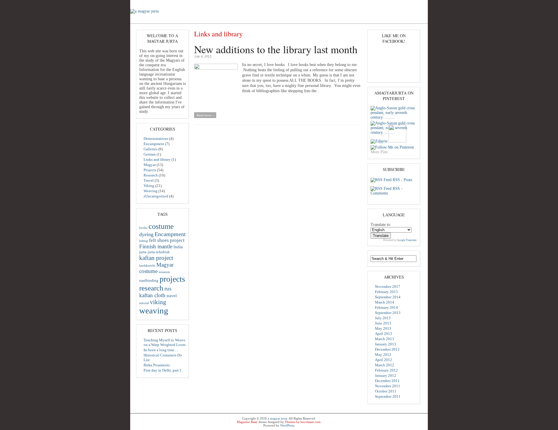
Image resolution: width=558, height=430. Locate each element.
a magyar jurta (277, 418)
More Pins (379, 152)
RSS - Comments (387, 190)
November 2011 (387, 386)
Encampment (199, 19)
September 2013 (387, 313)
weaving (153, 310)
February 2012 (386, 370)
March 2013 (384, 339)
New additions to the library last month (275, 49)
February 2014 (386, 307)
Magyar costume (156, 268)
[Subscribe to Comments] (381, 188)
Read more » (205, 115)
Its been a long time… (161, 350)
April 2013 (383, 333)
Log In (417, 5)
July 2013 (383, 318)
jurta (142, 252)
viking (158, 302)
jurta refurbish (159, 252)
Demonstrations (166, 19)
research (151, 288)
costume (161, 226)
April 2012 (383, 360)
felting (143, 240)
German (150, 154)
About (358, 19)
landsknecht (147, 265)
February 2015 (386, 292)
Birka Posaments (157, 365)
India (178, 247)
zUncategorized (156, 196)
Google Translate (406, 240)
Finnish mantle (155, 246)
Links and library (157, 159)
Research (293, 19)
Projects (270, 19)
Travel (149, 180)
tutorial (144, 303)
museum (164, 272)
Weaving (336, 19)
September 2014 (387, 297)
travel (172, 295)
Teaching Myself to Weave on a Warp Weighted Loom (164, 342)
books (143, 227)
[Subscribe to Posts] (381, 180)
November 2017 (387, 286)
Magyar (248, 19)
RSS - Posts (402, 180)
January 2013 (385, 344)
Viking (314, 19)
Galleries (226, 19)
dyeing (146, 234)
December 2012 (387, 349)
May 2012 (383, 354)
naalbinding (148, 280)
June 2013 (383, 323)
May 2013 (383, 328)
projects (172, 278)
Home (139, 19)
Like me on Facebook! (394, 38)
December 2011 (387, 381)
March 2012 (384, 365)
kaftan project (156, 257)
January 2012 (385, 375)
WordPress (287, 425)
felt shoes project (167, 240)
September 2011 (387, 396)
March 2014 (384, 302)
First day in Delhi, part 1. (163, 370)
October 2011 (385, 391)
